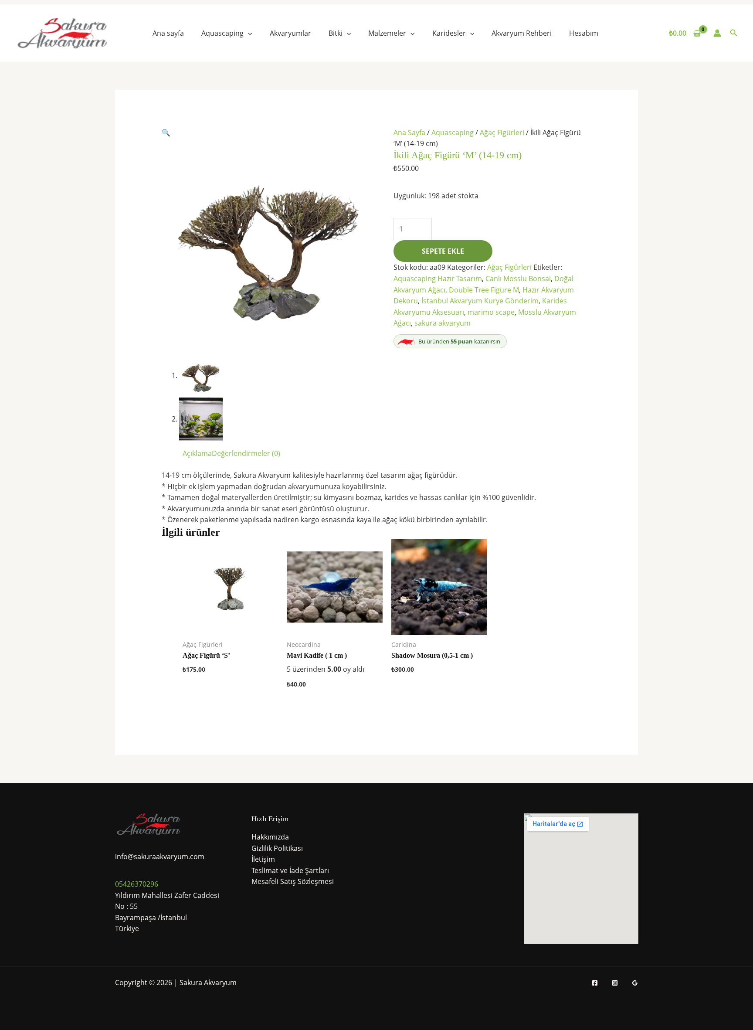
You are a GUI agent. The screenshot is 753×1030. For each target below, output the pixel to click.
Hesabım (583, 33)
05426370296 (136, 884)
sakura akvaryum (442, 323)
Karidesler (449, 33)
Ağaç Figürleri (502, 132)
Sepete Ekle (443, 251)
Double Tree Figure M (484, 290)
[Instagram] (615, 983)
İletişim (263, 859)
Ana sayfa (168, 33)
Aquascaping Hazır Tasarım (437, 278)
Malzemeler (387, 33)
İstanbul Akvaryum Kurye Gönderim (480, 301)
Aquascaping (222, 33)
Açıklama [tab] (197, 453)
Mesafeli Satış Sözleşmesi (292, 881)
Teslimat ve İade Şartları (290, 870)
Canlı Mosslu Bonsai (518, 278)
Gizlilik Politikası (277, 848)
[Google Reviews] (635, 983)
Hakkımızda (270, 837)
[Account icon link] (717, 33)
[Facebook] (595, 983)
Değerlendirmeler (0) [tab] (246, 453)
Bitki (336, 33)
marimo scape (491, 312)
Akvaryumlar (290, 33)
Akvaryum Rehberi (522, 33)
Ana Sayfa (409, 132)
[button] (248, 33)
